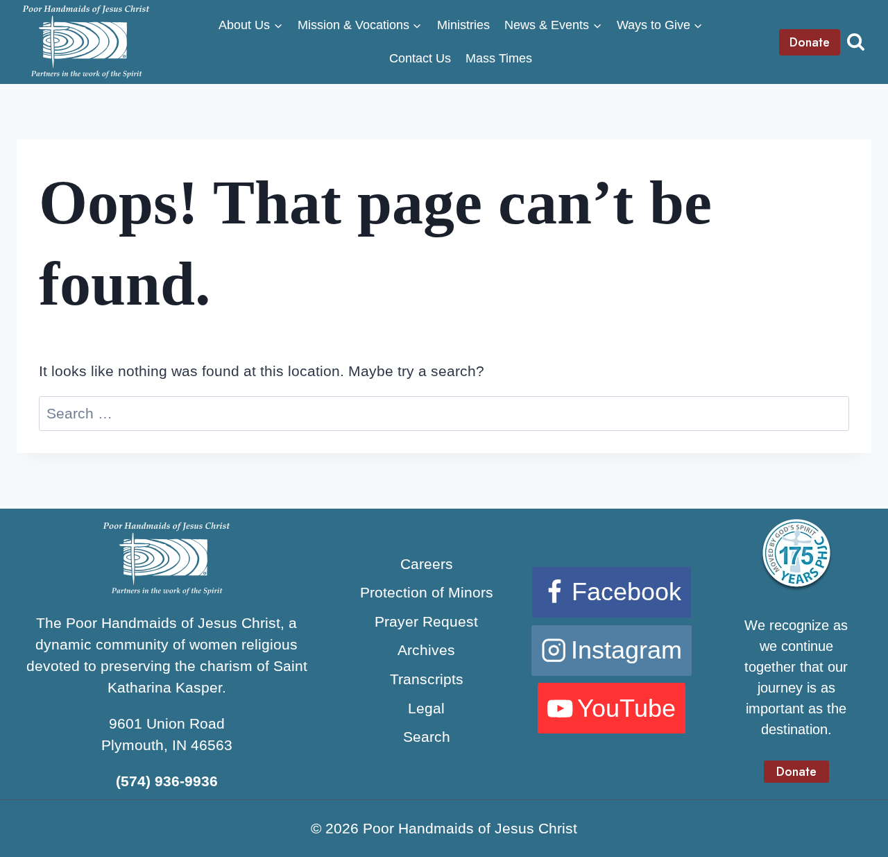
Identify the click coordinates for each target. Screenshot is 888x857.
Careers (426, 564)
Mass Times (499, 58)
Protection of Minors (426, 592)
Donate (809, 42)
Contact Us (420, 58)
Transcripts (426, 679)
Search (426, 737)
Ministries (463, 25)
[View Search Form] (855, 42)
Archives (426, 650)
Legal (426, 708)
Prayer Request (426, 621)
